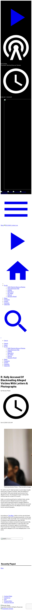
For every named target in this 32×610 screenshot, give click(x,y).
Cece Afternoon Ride (13, 288)
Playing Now (4, 193)
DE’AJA (10, 295)
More (2, 568)
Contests (6, 303)
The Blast (11, 515)
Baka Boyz (11, 291)
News (5, 298)
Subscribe (7, 304)
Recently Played (12, 296)
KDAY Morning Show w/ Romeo (16, 287)
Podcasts (7, 299)
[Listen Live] (16, 17)
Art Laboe (10, 293)
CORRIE (10, 290)
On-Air (6, 285)
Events (6, 301)
